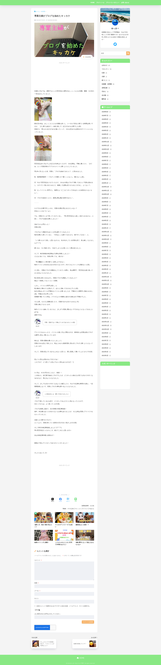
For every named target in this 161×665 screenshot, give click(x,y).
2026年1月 (106, 138)
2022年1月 (106, 318)
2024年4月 (106, 217)
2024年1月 (106, 228)
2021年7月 (106, 340)
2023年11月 (106, 235)
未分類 (92, 506)
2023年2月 (106, 269)
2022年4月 (106, 307)
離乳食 (105, 99)
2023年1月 (106, 273)
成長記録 (106, 88)
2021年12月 (106, 322)
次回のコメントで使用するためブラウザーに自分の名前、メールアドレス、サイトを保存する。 (63, 606)
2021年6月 (106, 344)
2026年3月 (106, 130)
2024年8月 (106, 202)
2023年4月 (106, 262)
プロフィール (100, 2)
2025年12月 (106, 142)
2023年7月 (106, 250)
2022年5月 (106, 303)
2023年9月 (106, 243)
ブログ (86, 508)
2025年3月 (106, 175)
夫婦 (104, 76)
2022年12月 (106, 277)
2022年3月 (106, 310)
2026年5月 (106, 123)
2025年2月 (106, 179)
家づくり (106, 80)
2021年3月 (106, 355)
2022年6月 (106, 299)
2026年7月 (106, 115)
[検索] (128, 53)
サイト (36, 598)
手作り (105, 91)
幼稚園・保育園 (108, 84)
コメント (38, 560)
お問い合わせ (125, 2)
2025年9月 (106, 153)
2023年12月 (106, 232)
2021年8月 (106, 337)
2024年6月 (106, 209)
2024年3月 (106, 220)
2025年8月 (106, 157)
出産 (104, 73)
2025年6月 (106, 164)
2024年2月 (106, 224)
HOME (93, 2)
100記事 (71, 508)
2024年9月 (106, 198)
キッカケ (78, 508)
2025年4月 (106, 172)
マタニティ (106, 69)
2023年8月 (106, 247)
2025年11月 (106, 145)
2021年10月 (106, 329)
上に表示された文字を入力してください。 (47, 614)
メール (37, 591)
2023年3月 (106, 265)
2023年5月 (106, 258)
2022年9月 (106, 288)
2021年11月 (106, 325)
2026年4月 (106, 127)
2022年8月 (106, 292)
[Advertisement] (64, 76)
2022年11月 (106, 280)
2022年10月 (106, 284)
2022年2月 (106, 314)
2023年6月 (106, 254)
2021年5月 (106, 348)
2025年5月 (106, 168)
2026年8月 (106, 112)
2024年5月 (106, 213)
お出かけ (106, 65)
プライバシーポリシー (112, 2)
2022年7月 (106, 295)
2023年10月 (106, 239)
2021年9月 (106, 333)
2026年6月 (106, 119)
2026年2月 (106, 134)
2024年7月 (106, 205)
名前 (36, 583)
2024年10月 (106, 194)
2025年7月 (106, 160)
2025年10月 (106, 149)
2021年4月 (106, 352)
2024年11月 (106, 190)
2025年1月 (106, 183)
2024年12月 (106, 187)
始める (92, 508)
